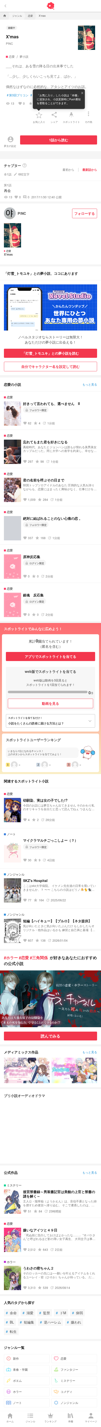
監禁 (44, 1312)
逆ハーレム (50, 1322)
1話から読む (58, 139)
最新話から (89, 169)
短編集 (27, 1322)
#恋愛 (24, 957)
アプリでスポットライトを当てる (50, 656)
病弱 (77, 1312)
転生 (11, 1331)
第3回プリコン (17, 95)
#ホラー (11, 957)
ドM (61, 1312)
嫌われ (74, 1322)
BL (10, 1322)
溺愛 (28, 1312)
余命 (11, 1312)
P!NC (9, 43)
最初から (68, 169)
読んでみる (50, 1036)
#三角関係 (39, 957)
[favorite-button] (39, 115)
